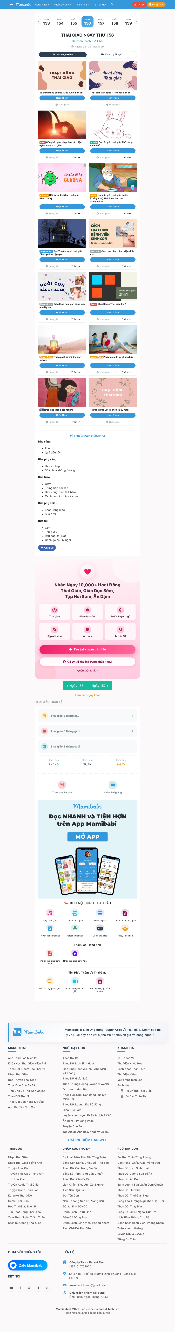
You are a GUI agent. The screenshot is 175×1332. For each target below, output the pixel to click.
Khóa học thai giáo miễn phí (27, 1063)
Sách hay (123, 1085)
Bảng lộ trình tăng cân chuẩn (83, 1173)
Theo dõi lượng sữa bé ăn (134, 1173)
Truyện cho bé (72, 1126)
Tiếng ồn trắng (127, 1239)
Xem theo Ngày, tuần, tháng (27, 1217)
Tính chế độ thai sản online (26, 1090)
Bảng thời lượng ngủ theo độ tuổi (140, 1201)
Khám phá (82, 4)
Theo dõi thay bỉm (129, 1206)
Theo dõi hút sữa (128, 1190)
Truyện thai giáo (19, 1168)
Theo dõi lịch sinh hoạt (78, 1063)
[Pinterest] (47, 1288)
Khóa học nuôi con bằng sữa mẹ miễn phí (84, 1097)
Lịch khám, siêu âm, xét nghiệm (84, 1184)
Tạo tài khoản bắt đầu (90, 649)
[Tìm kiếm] (112, 4)
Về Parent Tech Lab (129, 1080)
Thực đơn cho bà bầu (22, 1085)
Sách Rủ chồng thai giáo (24, 1223)
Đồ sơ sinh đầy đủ (75, 1206)
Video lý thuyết (113, 54)
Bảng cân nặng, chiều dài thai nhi (86, 1162)
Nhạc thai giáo (18, 1074)
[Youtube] (11, 1288)
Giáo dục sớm (72, 1110)
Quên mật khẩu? (87, 670)
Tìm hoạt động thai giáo (24, 1212)
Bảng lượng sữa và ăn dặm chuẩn (140, 1184)
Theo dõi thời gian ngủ (133, 1195)
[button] (39, 21)
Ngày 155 (75, 686)
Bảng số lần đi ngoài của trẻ (136, 1212)
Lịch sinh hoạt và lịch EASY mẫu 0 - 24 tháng (86, 1071)
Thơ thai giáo (17, 1179)
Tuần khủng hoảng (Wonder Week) (86, 1084)
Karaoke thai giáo (20, 1195)
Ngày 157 (100, 686)
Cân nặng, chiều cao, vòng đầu (138, 1162)
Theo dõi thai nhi (19, 1096)
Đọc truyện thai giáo (22, 1080)
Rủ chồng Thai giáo (138, 1090)
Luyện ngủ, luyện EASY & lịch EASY (87, 1115)
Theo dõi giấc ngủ (75, 1078)
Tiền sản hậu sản (74, 1190)
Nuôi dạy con (61, 4)
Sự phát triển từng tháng (134, 1157)
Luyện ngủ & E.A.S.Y (130, 1233)
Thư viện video (127, 1074)
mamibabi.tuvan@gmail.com (87, 1285)
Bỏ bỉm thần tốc (136, 1096)
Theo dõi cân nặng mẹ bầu (26, 1101)
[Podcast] (29, 1288)
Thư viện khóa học (130, 1063)
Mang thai (41, 4)
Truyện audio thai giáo (23, 1184)
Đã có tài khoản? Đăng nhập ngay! (90, 661)
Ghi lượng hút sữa (75, 1089)
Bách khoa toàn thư (130, 1069)
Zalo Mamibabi (31, 1265)
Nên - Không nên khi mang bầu (83, 1201)
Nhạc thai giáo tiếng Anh (25, 1162)
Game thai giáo (18, 1201)
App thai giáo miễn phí (23, 1058)
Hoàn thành (62, 98)
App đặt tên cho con (22, 1107)
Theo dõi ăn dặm (128, 1179)
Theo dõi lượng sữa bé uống (82, 1104)
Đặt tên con (71, 1195)
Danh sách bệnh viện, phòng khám (86, 1223)
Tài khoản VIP (126, 1058)
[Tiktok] (38, 1288)
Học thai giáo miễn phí (23, 1206)
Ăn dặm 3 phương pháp (78, 1121)
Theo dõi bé (70, 1058)
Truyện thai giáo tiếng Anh (26, 1173)
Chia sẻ (49, 547)
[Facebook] (20, 1288)
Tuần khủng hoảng (130, 1228)
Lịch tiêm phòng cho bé (133, 1217)
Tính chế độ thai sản (77, 1228)
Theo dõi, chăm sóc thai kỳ (26, 1069)
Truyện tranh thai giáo (23, 1190)
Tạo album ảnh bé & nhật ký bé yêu (86, 1131)
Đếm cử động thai (75, 1217)
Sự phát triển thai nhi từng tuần (84, 1157)
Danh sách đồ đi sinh (77, 1212)
